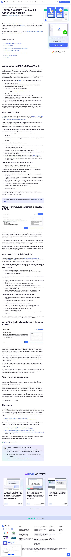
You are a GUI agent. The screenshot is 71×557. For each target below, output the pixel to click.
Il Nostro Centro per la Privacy (24, 530)
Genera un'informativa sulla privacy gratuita (58, 44)
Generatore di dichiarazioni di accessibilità (41, 539)
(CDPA (5, 27)
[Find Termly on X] (6, 529)
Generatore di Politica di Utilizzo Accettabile (41, 533)
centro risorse (20, 393)
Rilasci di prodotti (51, 529)
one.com (60, 533)
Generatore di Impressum (38, 530)
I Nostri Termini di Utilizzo (23, 533)
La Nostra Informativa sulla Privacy (24, 531)
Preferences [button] (6, 552)
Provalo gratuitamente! (64, 1)
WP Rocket (60, 526)
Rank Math (60, 529)
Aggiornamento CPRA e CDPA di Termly (13, 43)
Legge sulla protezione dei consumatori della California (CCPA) (19, 428)
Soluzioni (20, 1)
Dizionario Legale (52, 538)
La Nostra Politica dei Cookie (23, 535)
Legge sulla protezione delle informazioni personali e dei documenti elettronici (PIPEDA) (24, 432)
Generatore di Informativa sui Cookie (40, 529)
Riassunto (7, 57)
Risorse (36, 1)
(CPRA (22, 25)
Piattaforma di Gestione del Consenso (40, 540)
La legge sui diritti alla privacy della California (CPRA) (16, 418)
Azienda (43, 1)
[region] (35, 493)
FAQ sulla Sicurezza (52, 539)
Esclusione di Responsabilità (23, 534)
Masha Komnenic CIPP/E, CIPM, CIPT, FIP (13, 15)
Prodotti (13, 1)
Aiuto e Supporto (51, 526)
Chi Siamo (20, 526)
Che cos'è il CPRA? (9, 45)
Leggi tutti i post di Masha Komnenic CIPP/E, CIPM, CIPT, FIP (18, 458)
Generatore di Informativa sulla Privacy (40, 526)
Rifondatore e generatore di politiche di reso (41, 534)
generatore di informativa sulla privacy (14, 23)
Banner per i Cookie (37, 543)
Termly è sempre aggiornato (11, 55)
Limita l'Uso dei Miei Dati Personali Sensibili (26, 538)
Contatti (50, 531)
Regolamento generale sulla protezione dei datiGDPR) (17, 427)
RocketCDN (61, 530)
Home (3, 7)
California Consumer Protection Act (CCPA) (16, 119)
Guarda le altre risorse (35, 508)
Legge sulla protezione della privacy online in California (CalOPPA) (19, 430)
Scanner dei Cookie (37, 544)
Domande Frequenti (52, 530)
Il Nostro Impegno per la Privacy (24, 529)
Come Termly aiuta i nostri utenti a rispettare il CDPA (16, 52)
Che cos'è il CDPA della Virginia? (12, 50)
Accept (11, 554)
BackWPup (60, 531)
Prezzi (32, 1)
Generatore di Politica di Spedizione (40, 535)
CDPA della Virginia (19, 91)
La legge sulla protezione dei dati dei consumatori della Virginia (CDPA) (20, 419)
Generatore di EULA (37, 531)
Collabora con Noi (52, 534)
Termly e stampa (8, 7)
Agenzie (26, 1)
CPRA (20, 80)
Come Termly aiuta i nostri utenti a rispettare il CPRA (16, 48)
